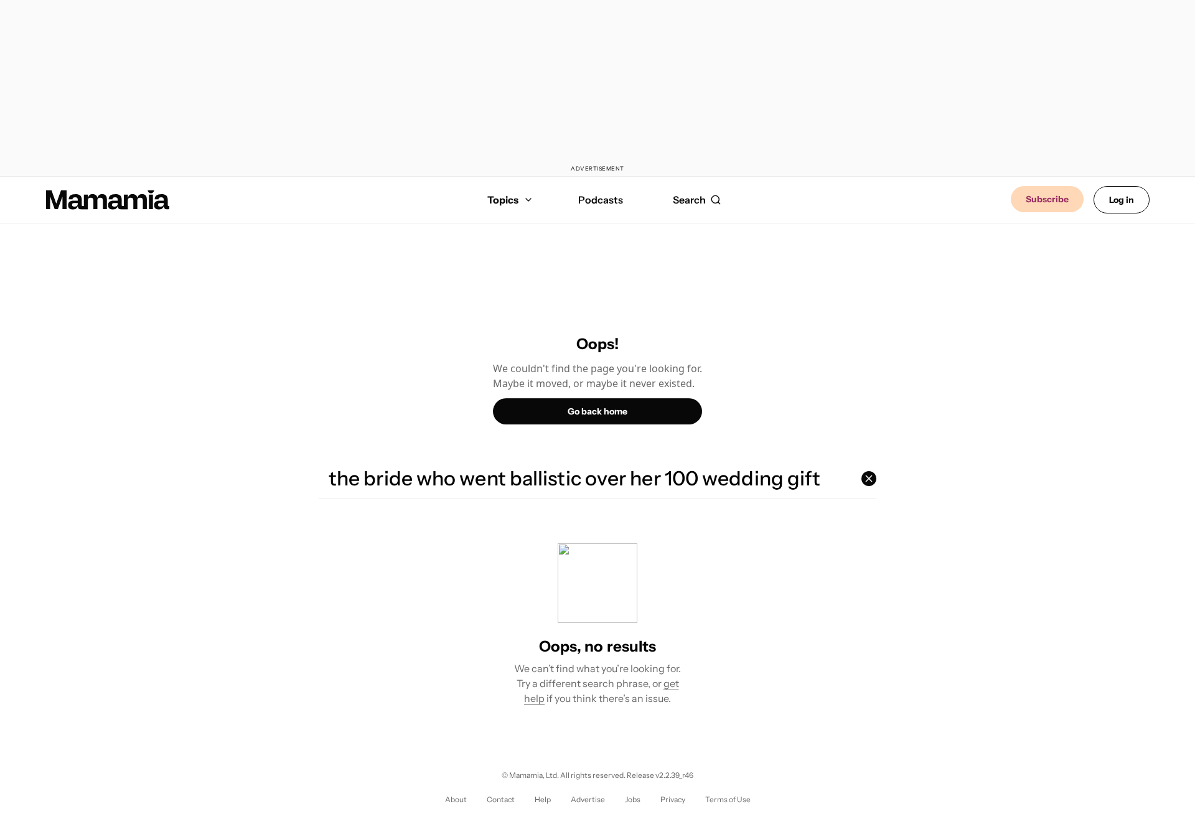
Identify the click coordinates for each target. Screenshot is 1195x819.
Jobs (632, 799)
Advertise (588, 799)
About (456, 799)
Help (543, 799)
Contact (501, 799)
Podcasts (600, 200)
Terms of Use (728, 799)
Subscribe (1047, 199)
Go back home (597, 411)
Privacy (672, 799)
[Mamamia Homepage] (107, 200)
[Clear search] (868, 478)
